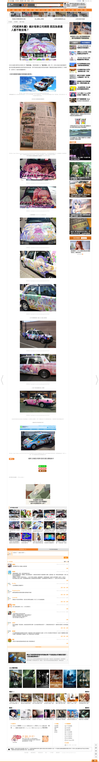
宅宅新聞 (17, 1)
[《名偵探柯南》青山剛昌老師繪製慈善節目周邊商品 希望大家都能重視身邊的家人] (80, 88)
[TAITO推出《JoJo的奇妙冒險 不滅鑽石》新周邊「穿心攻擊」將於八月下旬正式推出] (80, 94)
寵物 (35, 10)
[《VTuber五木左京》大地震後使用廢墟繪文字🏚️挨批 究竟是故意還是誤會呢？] (80, 47)
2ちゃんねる (20, 477)
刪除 (64, 587)
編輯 (67, 587)
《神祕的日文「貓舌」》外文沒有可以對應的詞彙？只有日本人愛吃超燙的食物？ (14, 703)
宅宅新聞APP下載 (27, 5)
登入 (95, 760)
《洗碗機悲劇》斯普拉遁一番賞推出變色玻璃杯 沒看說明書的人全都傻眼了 (80, 195)
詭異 (47, 10)
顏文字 (12, 725)
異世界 (57, 6)
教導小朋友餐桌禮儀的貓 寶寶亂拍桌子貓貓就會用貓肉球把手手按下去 (26, 703)
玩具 (68, 10)
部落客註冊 (40, 752)
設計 (73, 10)
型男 (39, 10)
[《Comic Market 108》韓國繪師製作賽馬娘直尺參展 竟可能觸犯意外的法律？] (80, 59)
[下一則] (97, 379)
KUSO (43, 10)
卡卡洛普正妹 (69, 734)
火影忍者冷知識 (80, 19)
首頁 (9, 10)
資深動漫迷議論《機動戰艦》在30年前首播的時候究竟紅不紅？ (14, 719)
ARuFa (29, 727)
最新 (13, 10)
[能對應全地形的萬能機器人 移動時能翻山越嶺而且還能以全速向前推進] (80, 82)
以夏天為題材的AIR (59, 19)
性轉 (28, 725)
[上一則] (2, 379)
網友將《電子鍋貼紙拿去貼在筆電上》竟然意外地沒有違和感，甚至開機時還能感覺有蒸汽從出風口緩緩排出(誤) (80, 232)
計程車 (38, 458)
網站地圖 (26, 752)
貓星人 (50, 6)
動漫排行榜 (21, 727)
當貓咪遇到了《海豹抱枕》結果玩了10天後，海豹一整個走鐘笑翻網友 (72, 703)
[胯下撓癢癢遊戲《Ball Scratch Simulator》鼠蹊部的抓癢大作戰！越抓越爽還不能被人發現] (80, 100)
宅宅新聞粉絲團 (22, 5)
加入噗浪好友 (25, 5)
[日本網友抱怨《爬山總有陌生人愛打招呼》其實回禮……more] (80, 169)
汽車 (81, 10)
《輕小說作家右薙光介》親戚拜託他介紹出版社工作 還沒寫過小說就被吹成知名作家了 (72, 719)
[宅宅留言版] (96, 747)
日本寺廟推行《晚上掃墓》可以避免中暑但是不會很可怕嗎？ (80, 158)
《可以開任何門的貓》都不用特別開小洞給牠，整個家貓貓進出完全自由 (49, 703)
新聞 (67, 745)
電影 (25, 1)
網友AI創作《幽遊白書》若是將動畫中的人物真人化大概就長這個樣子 (49, 719)
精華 (85, 10)
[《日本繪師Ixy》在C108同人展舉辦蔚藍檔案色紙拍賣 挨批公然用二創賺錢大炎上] (77, 247)
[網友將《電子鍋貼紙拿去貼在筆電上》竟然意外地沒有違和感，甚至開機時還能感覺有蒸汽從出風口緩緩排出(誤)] (80, 227)
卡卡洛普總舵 (69, 725)
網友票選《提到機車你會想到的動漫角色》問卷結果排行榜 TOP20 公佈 (61, 719)
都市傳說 (40, 725)
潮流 (77, 10)
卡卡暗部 (51, 752)
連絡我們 (58, 752)
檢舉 (67, 564)
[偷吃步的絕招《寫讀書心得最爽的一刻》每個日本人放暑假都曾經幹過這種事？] (80, 77)
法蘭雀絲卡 (50, 458)
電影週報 (44, 728)
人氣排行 (75, 43)
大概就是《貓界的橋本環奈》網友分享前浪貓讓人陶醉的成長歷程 (37, 703)
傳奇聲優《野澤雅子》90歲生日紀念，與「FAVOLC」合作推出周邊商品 (37, 719)
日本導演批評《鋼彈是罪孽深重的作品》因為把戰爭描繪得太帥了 (84, 719)
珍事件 (53, 6)
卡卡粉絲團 (79, 1)
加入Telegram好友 (70, 740)
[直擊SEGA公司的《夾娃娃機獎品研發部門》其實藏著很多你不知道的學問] (80, 53)
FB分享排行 (86, 43)
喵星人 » (11, 691)
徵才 (46, 752)
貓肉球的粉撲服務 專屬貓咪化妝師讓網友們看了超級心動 (84, 703)
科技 (56, 10)
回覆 (67, 568)
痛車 (29, 458)
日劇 (41, 727)
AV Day (26, 727)
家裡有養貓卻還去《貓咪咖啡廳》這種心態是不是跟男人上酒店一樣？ (61, 703)
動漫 (48, 6)
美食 (60, 10)
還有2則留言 (38, 646)
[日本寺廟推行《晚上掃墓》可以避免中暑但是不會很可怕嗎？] (80, 153)
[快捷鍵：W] (96, 753)
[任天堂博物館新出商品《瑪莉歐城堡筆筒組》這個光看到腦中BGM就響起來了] (80, 65)
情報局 (28, 1)
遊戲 (64, 10)
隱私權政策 (33, 752)
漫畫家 (17, 727)
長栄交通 (43, 458)
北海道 (34, 458)
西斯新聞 (21, 1)
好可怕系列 (24, 725)
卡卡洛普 (10, 21)
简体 (83, 1)
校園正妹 (41, 6)
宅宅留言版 (22, 549)
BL (14, 725)
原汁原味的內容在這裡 (53, 93)
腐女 (16, 725)
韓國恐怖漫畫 (37, 727)
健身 (38, 6)
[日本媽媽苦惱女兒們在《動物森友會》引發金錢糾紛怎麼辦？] (80, 71)
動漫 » (11, 708)
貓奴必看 (44, 725)
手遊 (32, 727)
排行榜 (32, 1)
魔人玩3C (45, 6)
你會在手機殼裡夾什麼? (19, 19)
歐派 (36, 726)
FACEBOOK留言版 (53, 549)
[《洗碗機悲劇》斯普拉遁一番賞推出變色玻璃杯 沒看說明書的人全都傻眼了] (80, 190)
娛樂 (52, 10)
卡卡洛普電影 (69, 732)
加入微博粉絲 (69, 738)
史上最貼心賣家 (39, 19)
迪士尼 (31, 725)
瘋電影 (19, 726)
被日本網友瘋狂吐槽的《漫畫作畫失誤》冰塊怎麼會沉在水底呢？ (26, 719)
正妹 (18, 10)
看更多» (87, 691)
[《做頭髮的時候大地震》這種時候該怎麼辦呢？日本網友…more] (80, 206)
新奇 (30, 10)
